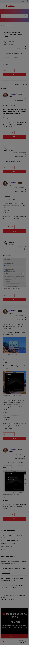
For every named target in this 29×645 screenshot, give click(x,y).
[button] (26, 2)
